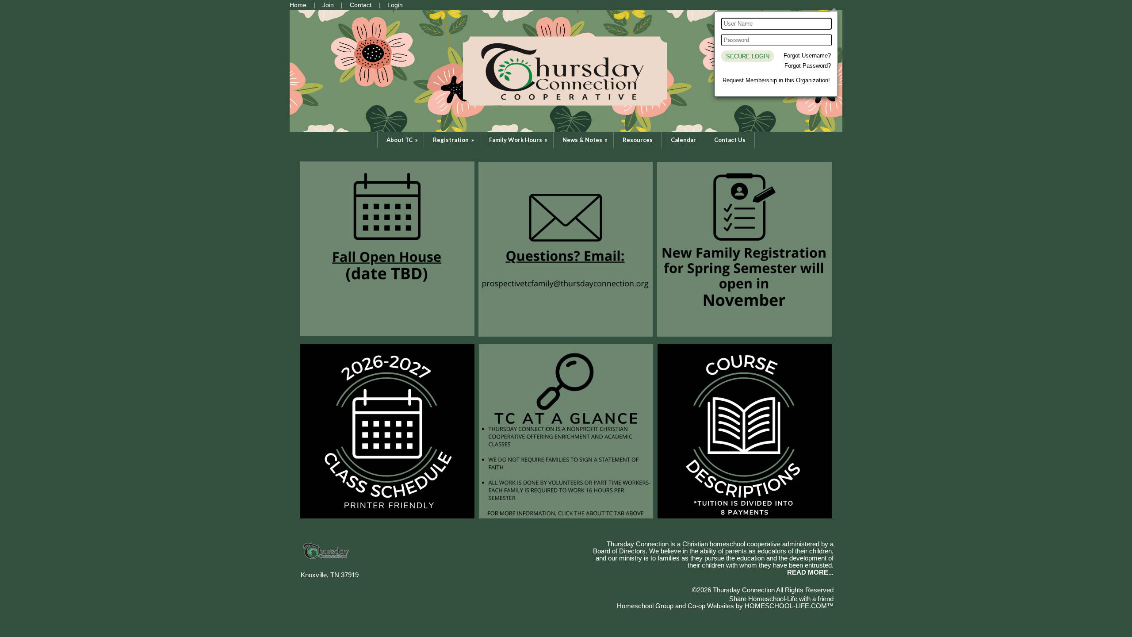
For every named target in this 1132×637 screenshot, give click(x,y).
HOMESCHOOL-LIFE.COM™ (789, 606)
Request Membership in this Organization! (776, 80)
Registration (454, 139)
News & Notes (585, 139)
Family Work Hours (519, 139)
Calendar (683, 139)
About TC (402, 139)
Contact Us (730, 139)
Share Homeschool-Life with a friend (781, 598)
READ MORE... (810, 572)
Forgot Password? (807, 65)
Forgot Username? (807, 55)
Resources (638, 139)
